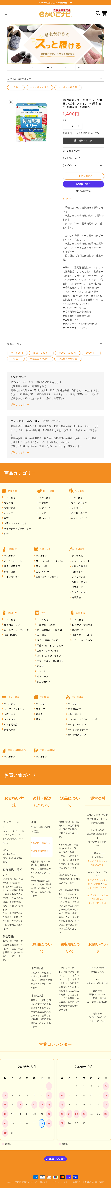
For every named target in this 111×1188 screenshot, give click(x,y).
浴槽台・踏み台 (79, 581)
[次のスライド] (72, 67)
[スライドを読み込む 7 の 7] (65, 67)
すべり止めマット (80, 561)
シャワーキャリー (80, 592)
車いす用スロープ (76, 734)
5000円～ (91, 353)
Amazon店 (97, 898)
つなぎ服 (8, 502)
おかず (40, 666)
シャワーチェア (79, 576)
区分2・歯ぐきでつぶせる (49, 645)
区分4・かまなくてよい (48, 655)
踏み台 (39, 714)
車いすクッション (76, 724)
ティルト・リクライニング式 (82, 719)
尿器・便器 (9, 571)
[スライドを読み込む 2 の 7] (43, 67)
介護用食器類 (10, 635)
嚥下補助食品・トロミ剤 (49, 630)
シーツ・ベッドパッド (15, 709)
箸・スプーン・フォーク (16, 630)
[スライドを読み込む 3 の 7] (48, 67)
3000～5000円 (67, 353)
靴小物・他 (44, 518)
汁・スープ (42, 676)
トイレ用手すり (11, 576)
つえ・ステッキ (78, 502)
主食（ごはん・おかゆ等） (50, 661)
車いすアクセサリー (77, 729)
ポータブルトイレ (12, 561)
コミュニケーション (81, 640)
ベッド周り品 (10, 724)
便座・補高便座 (11, 566)
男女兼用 (43, 502)
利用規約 (76, 1182)
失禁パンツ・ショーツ (47, 576)
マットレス (9, 719)
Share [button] (69, 199)
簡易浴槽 (76, 597)
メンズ (42, 513)
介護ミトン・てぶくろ (15, 523)
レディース (44, 508)
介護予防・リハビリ (81, 635)
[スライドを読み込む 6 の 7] (60, 67)
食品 (15, 87)
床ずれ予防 (9, 729)
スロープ (40, 709)
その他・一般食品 (68, 87)
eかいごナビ (97, 864)
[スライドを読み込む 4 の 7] (52, 67)
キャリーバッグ (78, 518)
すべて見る (9, 497)
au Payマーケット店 (97, 895)
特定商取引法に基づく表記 (93, 1182)
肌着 (6, 533)
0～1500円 (17, 353)
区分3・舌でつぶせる (47, 650)
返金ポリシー (45, 1182)
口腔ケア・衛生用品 (81, 624)
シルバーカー (77, 508)
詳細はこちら (18, 404)
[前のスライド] (32, 67)
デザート (41, 671)
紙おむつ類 (41, 566)
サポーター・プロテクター (17, 528)
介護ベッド (9, 714)
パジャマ (8, 513)
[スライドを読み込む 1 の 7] (39, 67)
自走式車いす (74, 709)
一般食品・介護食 (39, 87)
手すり (39, 719)
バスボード (77, 587)
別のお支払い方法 (83, 191)
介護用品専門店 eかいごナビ (26, 1182)
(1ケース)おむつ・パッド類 (49, 561)
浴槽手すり (77, 571)
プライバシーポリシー (62, 1182)
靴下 (6, 518)
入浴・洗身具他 (79, 566)
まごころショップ (97, 860)
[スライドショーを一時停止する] (78, 67)
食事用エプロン (11, 624)
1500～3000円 (41, 353)
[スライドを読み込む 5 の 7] (56, 67)
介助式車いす (74, 714)
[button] (6, 13)
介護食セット (43, 681)
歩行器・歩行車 (78, 513)
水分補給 (41, 635)
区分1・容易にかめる (47, 640)
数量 (65, 120)
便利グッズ (77, 630)
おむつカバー (42, 571)
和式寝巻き (9, 508)
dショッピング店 (97, 902)
